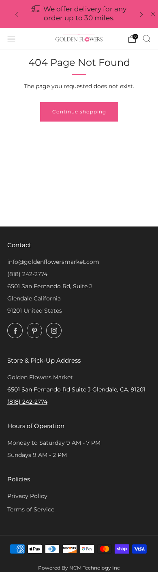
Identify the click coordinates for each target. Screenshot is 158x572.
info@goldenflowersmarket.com (53, 261)
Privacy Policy (27, 496)
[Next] (141, 14)
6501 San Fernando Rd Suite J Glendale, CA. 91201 (76, 389)
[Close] (153, 14)
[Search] (147, 39)
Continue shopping (79, 112)
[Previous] (16, 14)
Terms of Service (30, 509)
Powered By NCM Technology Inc (79, 568)
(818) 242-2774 (27, 274)
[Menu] (11, 39)
